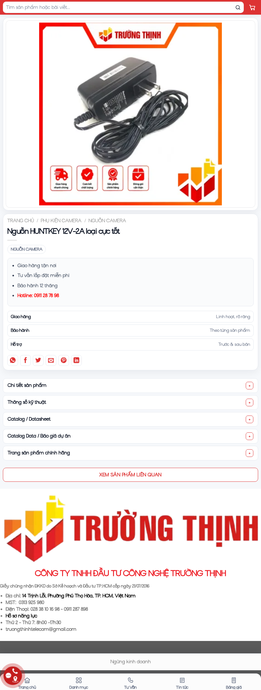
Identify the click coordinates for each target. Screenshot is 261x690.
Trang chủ (20, 221)
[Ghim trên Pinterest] (63, 360)
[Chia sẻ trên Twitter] (38, 360)
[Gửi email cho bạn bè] (51, 360)
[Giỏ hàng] (252, 7)
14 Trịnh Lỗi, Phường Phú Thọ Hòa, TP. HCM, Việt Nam (79, 596)
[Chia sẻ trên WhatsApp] (12, 360)
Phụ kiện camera (61, 221)
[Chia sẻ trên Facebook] (25, 360)
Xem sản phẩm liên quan (130, 474)
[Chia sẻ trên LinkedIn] (76, 360)
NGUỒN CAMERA (107, 221)
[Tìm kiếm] (237, 7)
